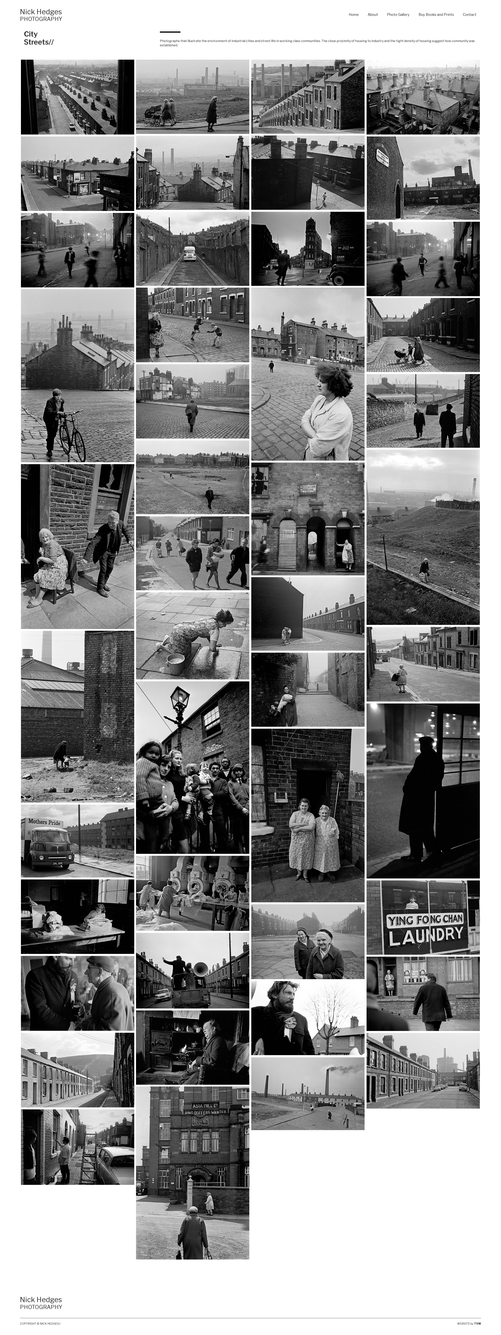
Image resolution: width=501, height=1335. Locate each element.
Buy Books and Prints (436, 15)
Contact (469, 15)
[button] (77, 97)
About (373, 15)
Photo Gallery (398, 15)
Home (354, 15)
